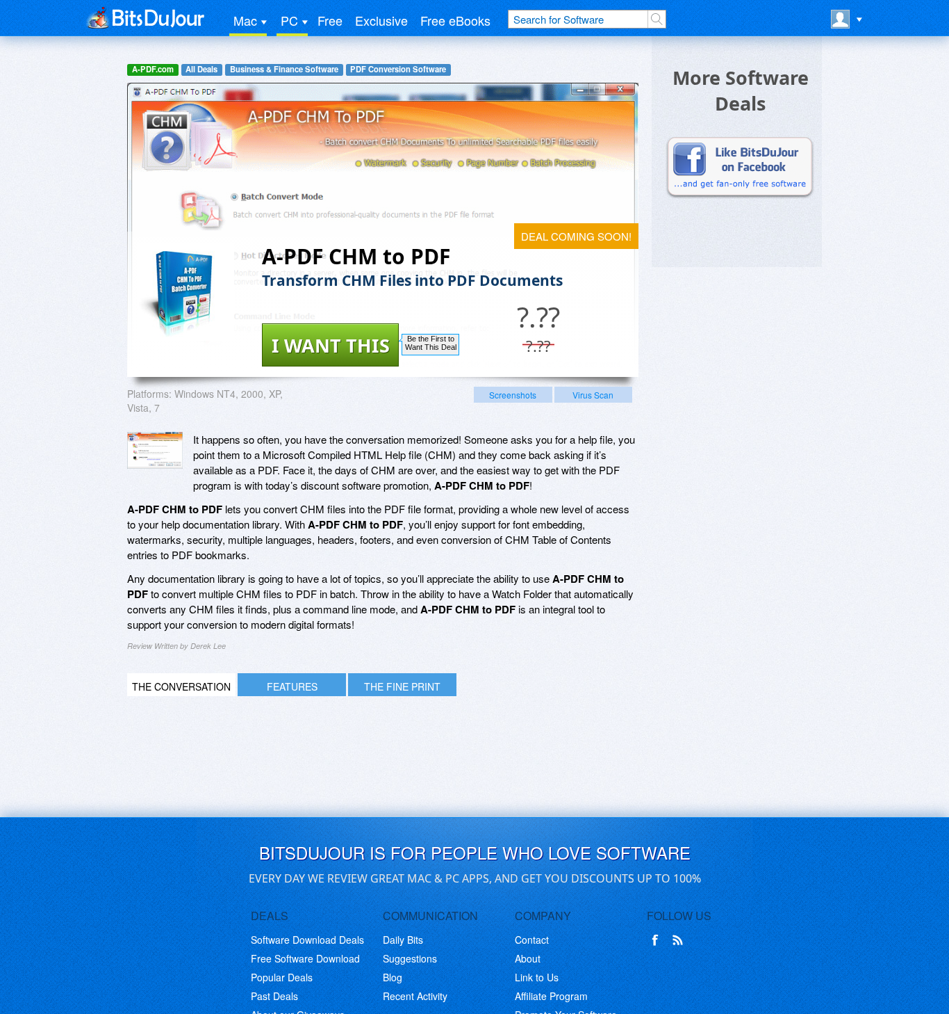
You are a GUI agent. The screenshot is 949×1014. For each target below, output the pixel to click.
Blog (392, 977)
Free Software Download (305, 958)
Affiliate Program (551, 996)
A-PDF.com (153, 69)
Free (330, 20)
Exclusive (381, 20)
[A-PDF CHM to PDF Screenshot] (155, 450)
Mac (245, 20)
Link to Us (537, 977)
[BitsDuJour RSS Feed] (680, 940)
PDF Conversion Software (398, 69)
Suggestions (410, 958)
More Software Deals (740, 90)
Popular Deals (282, 977)
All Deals (201, 69)
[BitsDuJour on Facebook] (658, 940)
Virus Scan (592, 395)
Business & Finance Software (284, 69)
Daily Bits (403, 940)
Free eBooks (455, 20)
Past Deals (274, 996)
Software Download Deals (307, 940)
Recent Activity (415, 996)
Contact (532, 940)
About (527, 958)
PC (289, 20)
